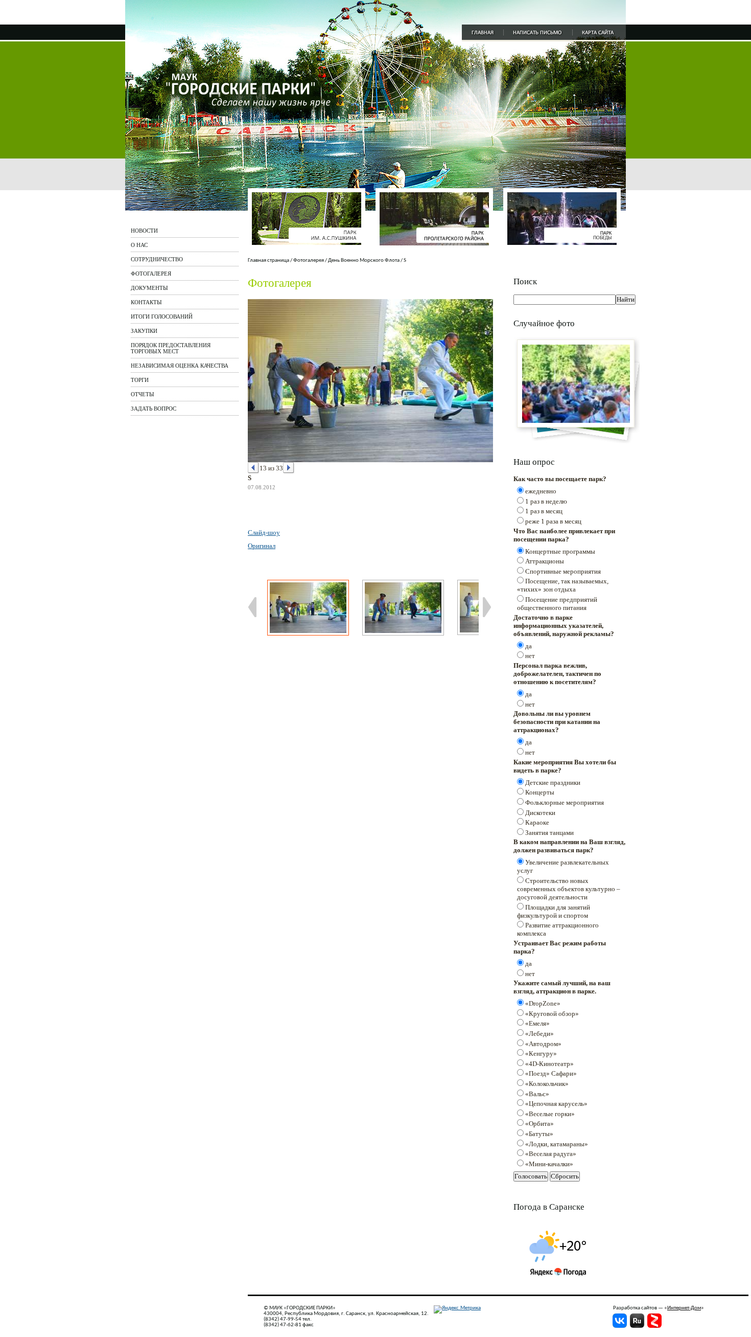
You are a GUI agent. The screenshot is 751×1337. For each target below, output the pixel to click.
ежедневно (540, 491)
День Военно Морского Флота (364, 260)
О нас (139, 245)
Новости (144, 231)
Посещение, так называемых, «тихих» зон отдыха (562, 585)
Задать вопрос (153, 408)
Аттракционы (544, 561)
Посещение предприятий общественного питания (557, 603)
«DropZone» (542, 1003)
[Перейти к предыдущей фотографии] (254, 468)
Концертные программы (560, 551)
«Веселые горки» (550, 1114)
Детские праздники (552, 782)
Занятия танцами (549, 832)
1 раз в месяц (543, 511)
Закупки (144, 331)
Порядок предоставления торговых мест (170, 348)
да (528, 646)
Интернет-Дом (684, 1308)
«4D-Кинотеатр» (549, 1064)
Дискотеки (540, 813)
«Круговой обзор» (552, 1013)
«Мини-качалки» (549, 1164)
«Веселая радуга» (550, 1154)
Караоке (537, 822)
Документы (149, 288)
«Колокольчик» (547, 1083)
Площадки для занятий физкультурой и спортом (553, 911)
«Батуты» (539, 1134)
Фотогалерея (151, 273)
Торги (140, 380)
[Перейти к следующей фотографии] (289, 468)
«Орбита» (539, 1123)
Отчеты (142, 394)
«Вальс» (537, 1094)
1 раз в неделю (546, 501)
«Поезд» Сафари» (551, 1073)
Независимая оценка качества (179, 365)
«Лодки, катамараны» (556, 1144)
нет (530, 656)
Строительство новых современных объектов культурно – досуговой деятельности (568, 889)
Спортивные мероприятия (563, 571)
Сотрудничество (157, 259)
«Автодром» (543, 1044)
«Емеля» (537, 1023)
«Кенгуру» (541, 1053)
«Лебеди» (539, 1033)
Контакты (146, 302)
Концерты (539, 792)
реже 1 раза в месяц (553, 521)
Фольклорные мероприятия (564, 802)
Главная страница (268, 260)
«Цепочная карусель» (556, 1103)
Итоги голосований (162, 316)
